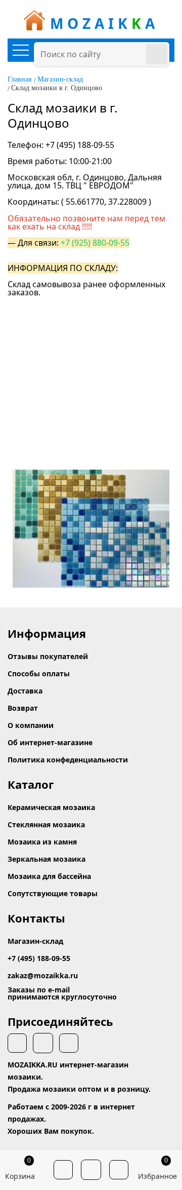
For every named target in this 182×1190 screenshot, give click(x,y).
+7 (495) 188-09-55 (39, 958)
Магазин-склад (60, 79)
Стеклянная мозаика (46, 824)
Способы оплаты (39, 673)
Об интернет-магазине (50, 742)
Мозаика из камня (42, 842)
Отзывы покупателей (48, 656)
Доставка (25, 691)
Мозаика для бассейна (49, 876)
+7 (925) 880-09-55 (95, 242)
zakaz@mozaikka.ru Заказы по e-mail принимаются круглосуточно (62, 986)
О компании (31, 725)
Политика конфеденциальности (68, 759)
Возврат (23, 708)
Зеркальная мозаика (46, 859)
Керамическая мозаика (51, 807)
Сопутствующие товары (53, 893)
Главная (19, 79)
